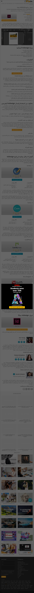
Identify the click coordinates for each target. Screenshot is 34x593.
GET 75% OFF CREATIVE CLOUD (17, 307)
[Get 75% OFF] (17, 296)
